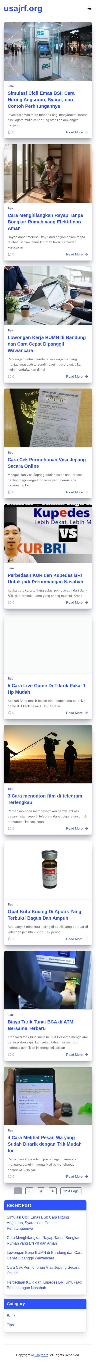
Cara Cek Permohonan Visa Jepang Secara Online (43, 1270)
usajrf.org (23, 8)
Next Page (71, 1191)
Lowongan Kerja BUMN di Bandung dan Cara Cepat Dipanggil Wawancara (47, 344)
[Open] (89, 8)
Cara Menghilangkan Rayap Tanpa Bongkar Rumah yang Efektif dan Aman (45, 222)
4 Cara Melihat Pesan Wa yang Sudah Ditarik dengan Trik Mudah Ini (45, 1144)
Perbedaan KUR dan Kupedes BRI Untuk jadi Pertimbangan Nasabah (44, 1285)
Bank (11, 86)
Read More (74, 132)
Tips (10, 208)
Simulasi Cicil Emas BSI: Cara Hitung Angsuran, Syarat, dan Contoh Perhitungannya (41, 100)
